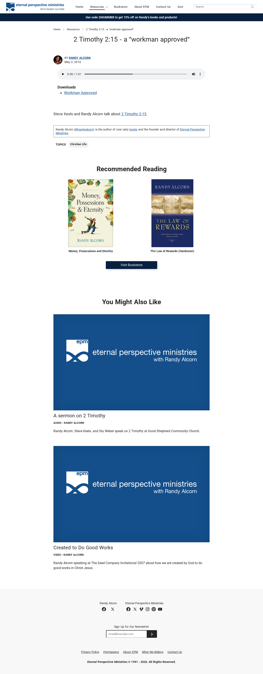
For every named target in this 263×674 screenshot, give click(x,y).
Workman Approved (80, 93)
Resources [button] (97, 6)
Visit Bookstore (131, 265)
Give (180, 6)
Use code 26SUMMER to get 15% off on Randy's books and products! (132, 17)
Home (79, 6)
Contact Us (163, 6)
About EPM (141, 6)
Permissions (111, 652)
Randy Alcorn (80, 57)
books (133, 129)
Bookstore (120, 6)
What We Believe (152, 652)
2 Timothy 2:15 (133, 114)
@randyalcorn (84, 129)
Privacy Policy (90, 652)
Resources (73, 29)
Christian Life (78, 144)
